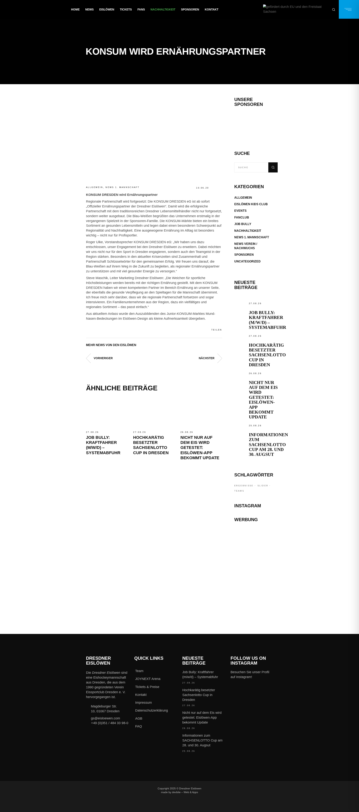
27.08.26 (92, 432)
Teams (239, 491)
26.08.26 (186, 432)
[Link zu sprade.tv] (256, 596)
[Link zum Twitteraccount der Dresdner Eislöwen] (241, 788)
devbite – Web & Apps (185, 792)
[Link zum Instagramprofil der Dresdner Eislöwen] (228, 788)
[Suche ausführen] (273, 167)
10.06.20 (202, 188)
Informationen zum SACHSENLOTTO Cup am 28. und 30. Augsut (268, 444)
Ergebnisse (244, 485)
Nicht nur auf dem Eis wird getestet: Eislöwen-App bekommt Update (199, 447)
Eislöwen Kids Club (251, 204)
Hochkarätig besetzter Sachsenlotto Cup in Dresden (267, 355)
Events (240, 210)
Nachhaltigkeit (247, 230)
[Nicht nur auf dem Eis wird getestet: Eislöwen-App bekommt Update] (201, 413)
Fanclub (241, 217)
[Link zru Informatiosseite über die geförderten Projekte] (296, 9)
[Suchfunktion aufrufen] (333, 9)
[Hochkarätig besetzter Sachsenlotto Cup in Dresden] (154, 413)
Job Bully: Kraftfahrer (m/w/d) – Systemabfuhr (267, 320)
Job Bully (242, 224)
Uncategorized (247, 261)
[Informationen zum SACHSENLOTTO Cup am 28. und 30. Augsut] (240, 429)
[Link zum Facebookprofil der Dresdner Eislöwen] (215, 788)
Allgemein (94, 187)
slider (263, 485)
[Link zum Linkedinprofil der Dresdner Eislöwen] (253, 788)
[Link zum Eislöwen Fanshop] (256, 580)
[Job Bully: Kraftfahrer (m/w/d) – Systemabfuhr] (107, 413)
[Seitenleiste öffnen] (349, 9)
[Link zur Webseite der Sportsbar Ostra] (256, 549)
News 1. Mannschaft (122, 187)
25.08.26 (255, 425)
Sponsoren (244, 254)
